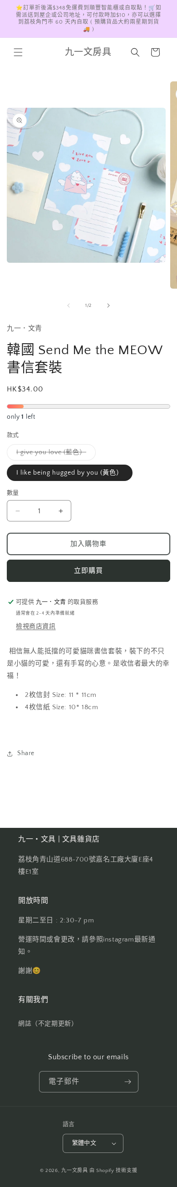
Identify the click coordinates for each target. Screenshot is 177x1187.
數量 (13, 493)
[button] (18, 52)
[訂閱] (128, 1081)
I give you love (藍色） (54, 454)
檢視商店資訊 (36, 626)
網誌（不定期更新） (48, 1023)
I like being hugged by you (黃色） (69, 472)
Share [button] (25, 753)
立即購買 (88, 571)
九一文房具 (74, 1170)
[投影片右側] (108, 305)
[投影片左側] (69, 305)
